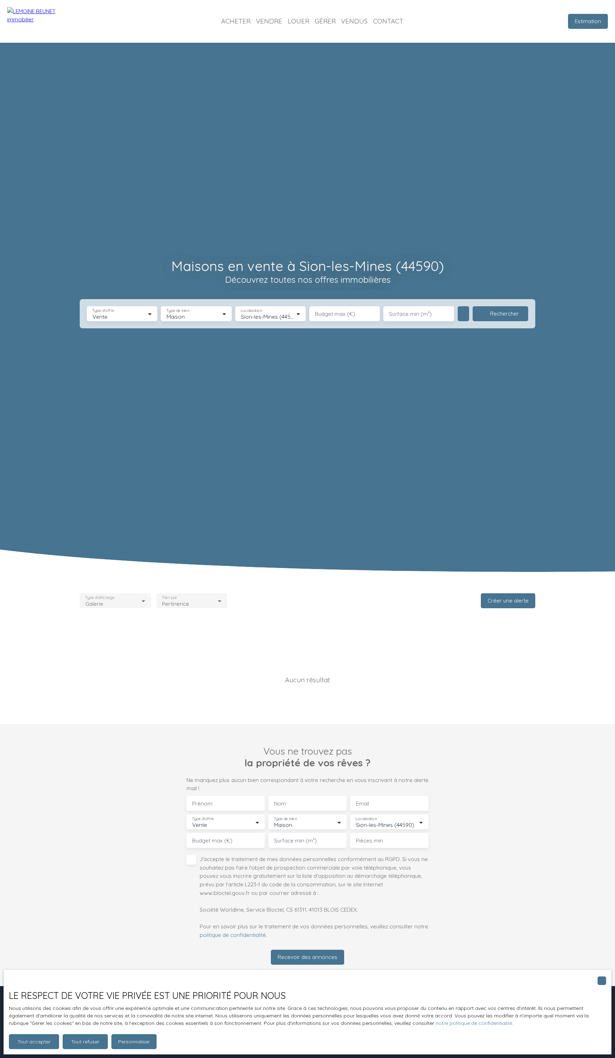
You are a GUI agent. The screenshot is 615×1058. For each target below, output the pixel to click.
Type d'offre (103, 310)
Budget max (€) (335, 314)
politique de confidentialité (233, 934)
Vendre (269, 21)
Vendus (354, 21)
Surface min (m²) (410, 314)
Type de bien (178, 310)
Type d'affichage (100, 597)
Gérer (325, 21)
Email (362, 803)
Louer (298, 21)
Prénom (202, 803)
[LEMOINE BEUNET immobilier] (42, 21)
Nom (280, 803)
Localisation (251, 310)
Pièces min (369, 840)
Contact (388, 21)
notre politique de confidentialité (474, 1023)
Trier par (169, 597)
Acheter (236, 21)
